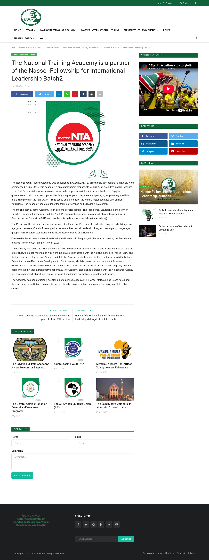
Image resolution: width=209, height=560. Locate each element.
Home (17, 30)
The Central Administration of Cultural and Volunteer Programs (29, 407)
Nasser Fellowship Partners (48, 47)
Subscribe (126, 538)
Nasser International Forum (100, 30)
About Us (169, 553)
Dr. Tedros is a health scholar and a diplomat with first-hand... (177, 212)
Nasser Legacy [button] (23, 38)
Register (169, 3)
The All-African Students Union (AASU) (72, 405)
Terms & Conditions (152, 553)
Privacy (191, 553)
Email (78, 436)
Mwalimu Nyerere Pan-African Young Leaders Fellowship (114, 365)
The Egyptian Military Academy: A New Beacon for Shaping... (30, 365)
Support (181, 553)
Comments (20, 429)
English (186, 3)
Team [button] (29, 30)
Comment (17, 450)
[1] (196, 3)
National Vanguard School (58, 30)
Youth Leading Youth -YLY (69, 364)
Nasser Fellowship (26, 47)
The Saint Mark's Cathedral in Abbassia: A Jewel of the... (113, 405)
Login (158, 3)
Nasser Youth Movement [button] (140, 30)
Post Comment (22, 475)
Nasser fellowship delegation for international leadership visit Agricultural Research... (100, 317)
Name (14, 436)
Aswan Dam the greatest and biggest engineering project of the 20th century (43, 317)
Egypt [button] (167, 30)
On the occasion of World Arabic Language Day (176, 228)
